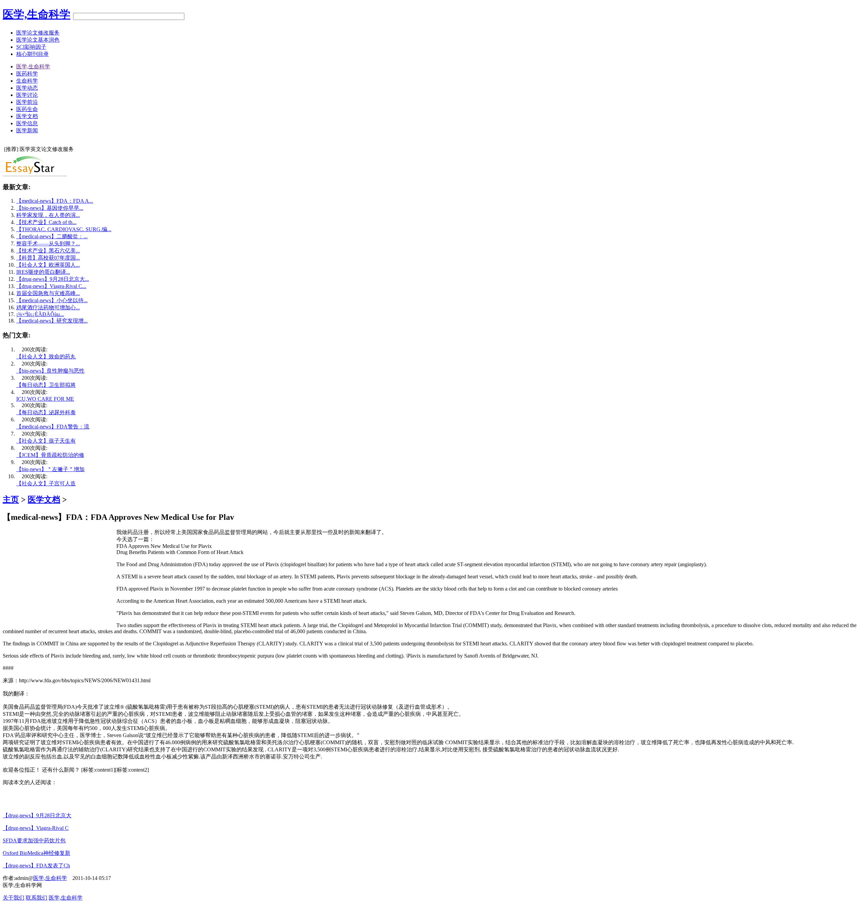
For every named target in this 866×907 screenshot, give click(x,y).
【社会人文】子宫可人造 (46, 483)
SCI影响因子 (31, 47)
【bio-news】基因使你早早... (49, 208)
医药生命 (27, 109)
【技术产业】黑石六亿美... (48, 250)
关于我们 (13, 898)
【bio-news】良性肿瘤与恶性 (50, 371)
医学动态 (27, 88)
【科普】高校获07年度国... (48, 258)
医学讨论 (27, 95)
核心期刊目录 (32, 54)
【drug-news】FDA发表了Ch (36, 865)
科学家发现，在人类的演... (48, 215)
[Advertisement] (59, 576)
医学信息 (27, 123)
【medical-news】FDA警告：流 (52, 426)
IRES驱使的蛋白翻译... (43, 272)
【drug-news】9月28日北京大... (52, 279)
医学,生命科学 (36, 14)
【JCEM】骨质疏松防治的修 (50, 455)
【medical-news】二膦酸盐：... (52, 236)
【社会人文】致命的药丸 (46, 356)
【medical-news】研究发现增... (52, 321)
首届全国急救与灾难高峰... (48, 293)
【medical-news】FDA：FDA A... (54, 201)
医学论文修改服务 (38, 33)
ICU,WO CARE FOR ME (45, 399)
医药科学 (27, 73)
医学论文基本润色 (38, 40)
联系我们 (36, 898)
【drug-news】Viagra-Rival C (36, 828)
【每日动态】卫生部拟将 (46, 385)
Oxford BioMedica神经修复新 (36, 853)
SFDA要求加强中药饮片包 (34, 840)
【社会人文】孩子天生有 (46, 441)
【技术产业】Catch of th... (46, 222)
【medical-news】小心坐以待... (52, 300)
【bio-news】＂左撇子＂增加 (50, 469)
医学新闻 (27, 130)
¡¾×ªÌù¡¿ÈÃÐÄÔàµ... (40, 314)
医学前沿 (27, 102)
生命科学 (27, 81)
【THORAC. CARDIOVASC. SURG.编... (63, 229)
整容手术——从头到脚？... (48, 243)
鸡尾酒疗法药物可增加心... (48, 307)
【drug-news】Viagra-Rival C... (51, 286)
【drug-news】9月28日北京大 (37, 815)
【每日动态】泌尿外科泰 (46, 412)
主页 (11, 499)
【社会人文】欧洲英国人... (48, 265)
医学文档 (27, 116)
